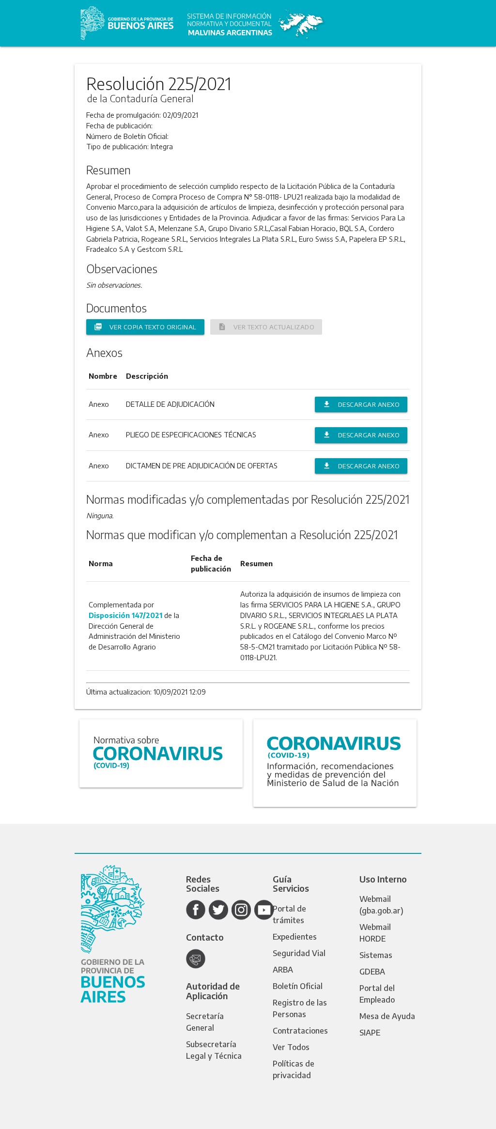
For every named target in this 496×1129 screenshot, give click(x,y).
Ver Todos (291, 1047)
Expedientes (295, 937)
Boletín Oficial (298, 986)
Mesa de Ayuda (387, 1016)
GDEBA (372, 971)
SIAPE (369, 1032)
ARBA (283, 969)
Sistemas (375, 955)
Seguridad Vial (299, 953)
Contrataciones (300, 1031)
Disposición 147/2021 (125, 615)
